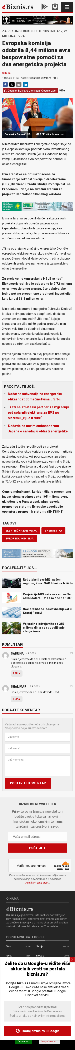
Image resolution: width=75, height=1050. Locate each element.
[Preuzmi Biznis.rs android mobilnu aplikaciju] (44, 7)
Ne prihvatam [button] (49, 1041)
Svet (9, 955)
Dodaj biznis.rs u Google (40, 1031)
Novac (40, 955)
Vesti (9, 946)
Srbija (6, 73)
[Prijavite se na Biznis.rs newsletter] (55, 7)
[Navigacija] (67, 7)
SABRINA (17, 653)
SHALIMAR (18, 686)
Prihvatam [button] (23, 1041)
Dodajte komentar (21, 710)
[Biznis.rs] (19, 908)
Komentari (12, 644)
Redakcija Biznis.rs (40, 77)
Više (62, 90)
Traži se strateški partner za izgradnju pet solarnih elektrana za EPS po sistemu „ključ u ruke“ (38, 412)
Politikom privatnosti (37, 882)
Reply (16, 673)
